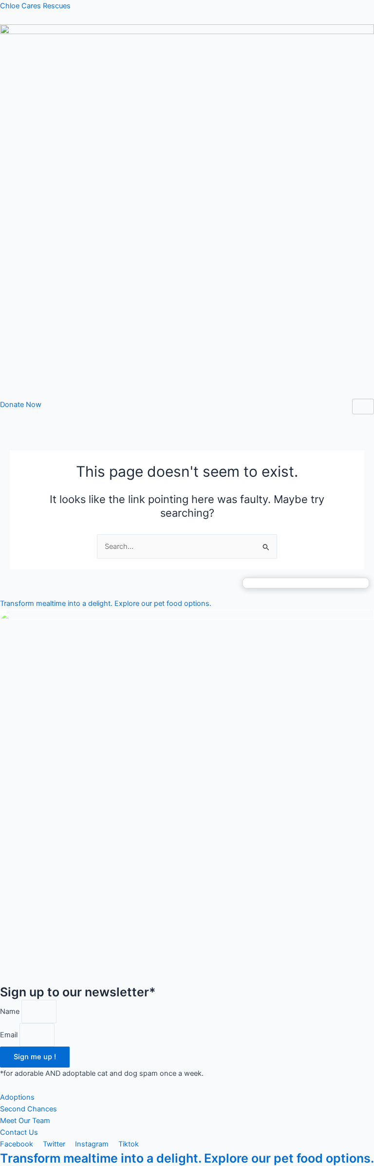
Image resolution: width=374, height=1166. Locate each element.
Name (10, 1011)
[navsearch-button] (3, 416)
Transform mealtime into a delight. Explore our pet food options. (187, 1158)
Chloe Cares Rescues (35, 5)
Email (9, 1034)
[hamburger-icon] (363, 407)
